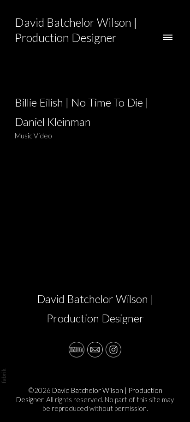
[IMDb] (76, 349)
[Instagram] (113, 349)
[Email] (95, 349)
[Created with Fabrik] (3, 376)
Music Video (33, 135)
